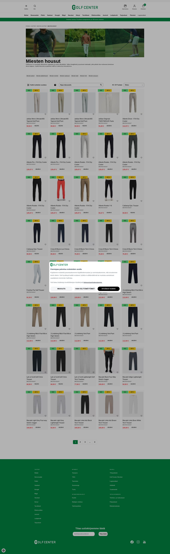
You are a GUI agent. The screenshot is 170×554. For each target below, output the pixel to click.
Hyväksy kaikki (108, 289)
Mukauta (61, 289)
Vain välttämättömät (85, 289)
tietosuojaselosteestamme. (93, 282)
